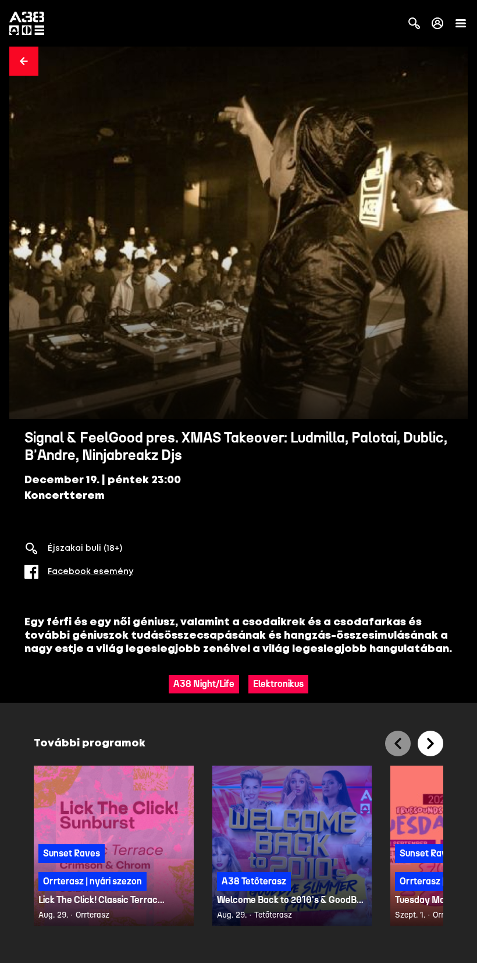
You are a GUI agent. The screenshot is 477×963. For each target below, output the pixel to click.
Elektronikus (278, 683)
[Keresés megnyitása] (414, 23)
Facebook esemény (90, 571)
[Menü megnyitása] (461, 23)
